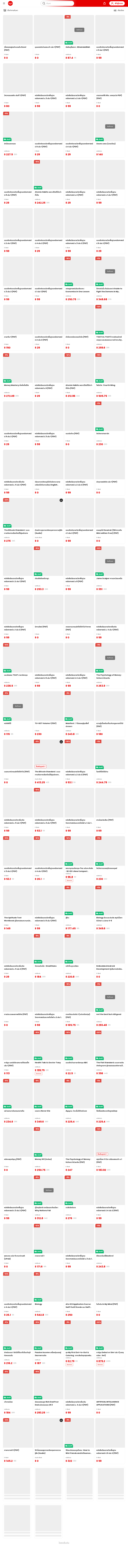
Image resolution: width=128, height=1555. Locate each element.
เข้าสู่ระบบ (119, 3)
